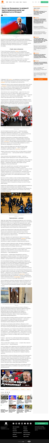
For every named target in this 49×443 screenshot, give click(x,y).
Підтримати (45, 2)
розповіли (4, 85)
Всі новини (40, 79)
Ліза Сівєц (5, 14)
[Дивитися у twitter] (25, 423)
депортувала (17, 276)
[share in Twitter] (7, 392)
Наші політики (26, 434)
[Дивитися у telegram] (19, 423)
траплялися (22, 274)
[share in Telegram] (9, 392)
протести (7, 389)
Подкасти (25, 2)
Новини (10, 2)
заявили (10, 79)
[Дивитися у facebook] (13, 423)
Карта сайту (26, 436)
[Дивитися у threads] (30, 423)
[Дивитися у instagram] (16, 423)
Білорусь (28, 389)
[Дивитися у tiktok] (28, 423)
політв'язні (22, 389)
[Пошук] (33, 2)
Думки (17, 2)
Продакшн (15, 436)
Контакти (15, 430)
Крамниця (25, 430)
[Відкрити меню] (7, 2)
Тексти (14, 2)
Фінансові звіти (26, 432)
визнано (23, 238)
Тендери (25, 428)
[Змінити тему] (36, 2)
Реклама (14, 434)
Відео (21, 2)
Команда (15, 428)
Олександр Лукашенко (14, 389)
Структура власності (17, 432)
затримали (6, 141)
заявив (17, 51)
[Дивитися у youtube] (22, 423)
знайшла (3, 82)
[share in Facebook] (5, 392)
